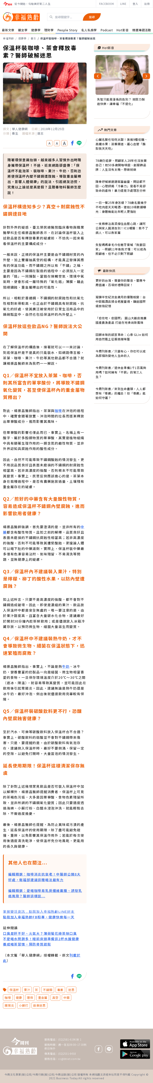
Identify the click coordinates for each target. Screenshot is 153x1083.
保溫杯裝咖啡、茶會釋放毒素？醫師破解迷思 (68, 38)
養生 (33, 38)
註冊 (147, 4)
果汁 (27, 989)
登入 (135, 4)
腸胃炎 (9, 1005)
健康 (19, 997)
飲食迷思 (39, 1005)
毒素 (60, 989)
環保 (30, 997)
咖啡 (58, 410)
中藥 (66, 997)
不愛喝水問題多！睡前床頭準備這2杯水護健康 (41, 938)
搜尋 (92, 17)
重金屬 (42, 997)
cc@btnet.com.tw (69, 1059)
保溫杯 (14, 989)
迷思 (71, 989)
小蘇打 (23, 1005)
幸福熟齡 (8, 38)
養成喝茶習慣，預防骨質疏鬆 (27, 944)
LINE (123, 4)
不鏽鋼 (47, 989)
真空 (55, 997)
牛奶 (66, 666)
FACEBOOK (106, 4)
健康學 (22, 38)
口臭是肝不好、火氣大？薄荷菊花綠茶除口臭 (40, 933)
